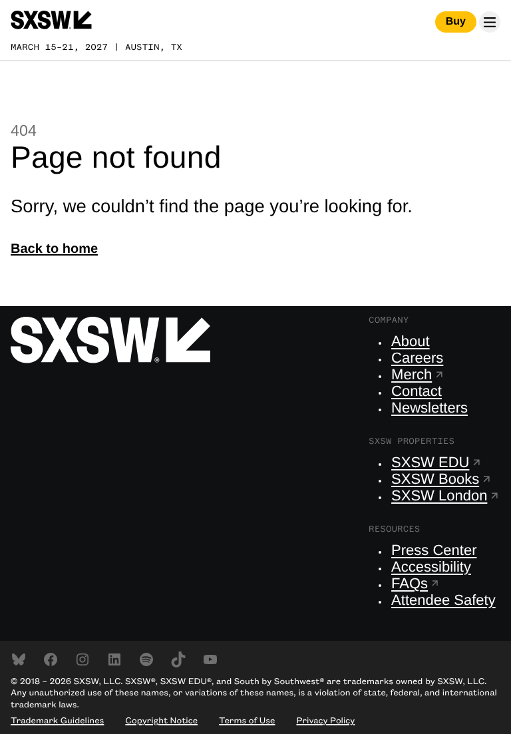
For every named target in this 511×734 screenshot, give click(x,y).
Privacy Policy (325, 721)
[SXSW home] (51, 22)
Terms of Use (247, 721)
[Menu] (489, 22)
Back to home (54, 249)
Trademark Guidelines (57, 721)
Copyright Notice (161, 721)
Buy (456, 21)
